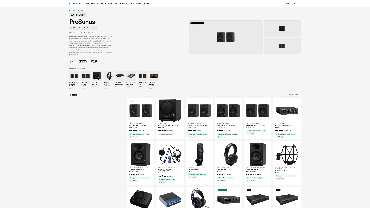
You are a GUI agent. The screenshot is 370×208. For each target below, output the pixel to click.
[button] (297, 95)
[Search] (83, 3)
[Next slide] (150, 111)
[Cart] (298, 3)
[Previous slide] (132, 111)
